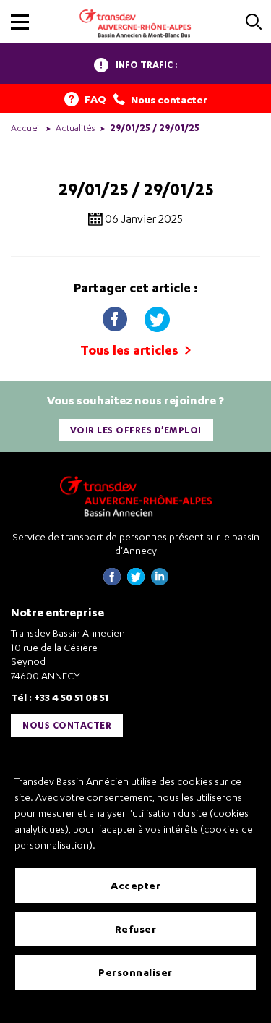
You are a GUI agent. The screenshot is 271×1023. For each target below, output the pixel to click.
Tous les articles (130, 349)
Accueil (26, 127)
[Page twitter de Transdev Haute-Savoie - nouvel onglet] (136, 581)
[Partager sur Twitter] (156, 315)
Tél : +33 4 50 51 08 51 (59, 697)
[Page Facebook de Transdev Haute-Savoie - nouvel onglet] (112, 581)
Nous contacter (66, 725)
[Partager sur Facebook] (116, 315)
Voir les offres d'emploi (136, 430)
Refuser (136, 928)
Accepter (135, 885)
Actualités (75, 127)
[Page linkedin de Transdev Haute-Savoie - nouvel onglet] (159, 581)
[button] (20, 22)
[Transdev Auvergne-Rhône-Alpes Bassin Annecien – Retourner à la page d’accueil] (136, 495)
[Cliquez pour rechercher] (253, 23)
